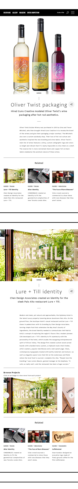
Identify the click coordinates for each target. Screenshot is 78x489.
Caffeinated (56, 449)
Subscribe (60, 13)
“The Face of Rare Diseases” (63, 190)
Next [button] (72, 395)
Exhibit (39, 93)
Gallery (15, 12)
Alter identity (33, 190)
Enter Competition (33, 12)
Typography (62, 446)
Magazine (22, 12)
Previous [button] (6, 395)
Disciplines (7, 12)
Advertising (62, 186)
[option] (30, 395)
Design (12, 186)
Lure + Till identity (11, 190)
